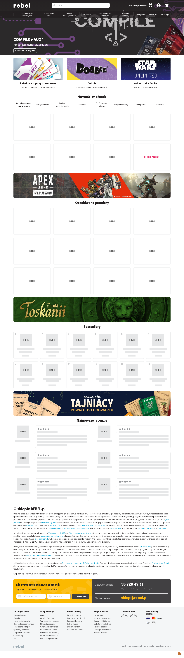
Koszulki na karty (74, 615)
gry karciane (116, 528)
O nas (42, 615)
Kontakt (16, 618)
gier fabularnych (41, 539)
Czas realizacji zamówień (23, 624)
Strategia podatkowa (102, 630)
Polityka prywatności (132, 646)
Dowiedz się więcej (24, 50)
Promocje (165, 14)
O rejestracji (18, 635)
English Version (73, 627)
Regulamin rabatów (21, 632)
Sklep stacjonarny (47, 624)
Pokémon (87, 14)
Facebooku (67, 563)
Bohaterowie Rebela (48, 630)
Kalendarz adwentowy (49, 632)
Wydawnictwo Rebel (76, 618)
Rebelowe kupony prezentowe (38, 83)
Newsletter (98, 615)
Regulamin (149, 646)
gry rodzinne (55, 525)
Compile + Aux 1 (28, 39)
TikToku (86, 563)
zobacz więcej (151, 157)
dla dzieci (30, 525)
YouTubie (95, 563)
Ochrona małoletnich (49, 635)
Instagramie (77, 563)
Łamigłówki (140, 14)
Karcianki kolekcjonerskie (69, 14)
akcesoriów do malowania (52, 536)
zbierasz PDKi (145, 547)
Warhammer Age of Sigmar (80, 533)
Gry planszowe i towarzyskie (27, 14)
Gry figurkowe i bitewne (105, 14)
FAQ (15, 638)
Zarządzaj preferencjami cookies (179, 653)
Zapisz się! (80, 596)
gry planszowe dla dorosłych (93, 525)
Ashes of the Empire (145, 83)
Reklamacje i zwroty (21, 621)
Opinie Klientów (47, 618)
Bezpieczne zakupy (21, 627)
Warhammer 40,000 (56, 533)
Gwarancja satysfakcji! (49, 627)
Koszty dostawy (20, 615)
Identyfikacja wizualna (49, 638)
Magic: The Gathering (80, 528)
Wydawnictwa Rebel (160, 563)
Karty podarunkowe (102, 618)
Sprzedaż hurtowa (74, 621)
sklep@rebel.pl (134, 597)
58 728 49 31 (132, 584)
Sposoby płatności (21, 630)
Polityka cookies (100, 627)
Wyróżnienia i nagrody (49, 621)
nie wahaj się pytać (49, 522)
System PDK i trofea (102, 621)
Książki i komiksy (125, 14)
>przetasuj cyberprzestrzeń (30, 45)
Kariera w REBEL (100, 632)
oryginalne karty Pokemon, (59, 528)
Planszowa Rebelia (75, 630)
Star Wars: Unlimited (146, 528)
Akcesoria (153, 14)
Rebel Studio (72, 624)
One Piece (162, 528)
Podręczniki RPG (49, 14)
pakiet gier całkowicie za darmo (39, 555)
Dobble (92, 83)
